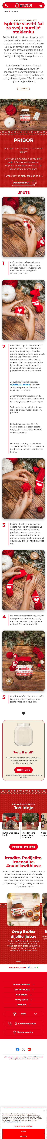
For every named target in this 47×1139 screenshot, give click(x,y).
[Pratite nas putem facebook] (17, 1049)
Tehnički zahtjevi (21, 1059)
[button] (18, 961)
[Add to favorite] (23, 713)
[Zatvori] (44, 1110)
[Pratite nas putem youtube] (29, 1049)
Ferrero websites (21, 985)
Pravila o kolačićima (32, 1057)
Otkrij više (23, 770)
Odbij (23, 1131)
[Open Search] (6, 5)
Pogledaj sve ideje (23, 847)
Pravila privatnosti (32, 1059)
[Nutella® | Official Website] (23, 5)
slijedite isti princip (20, 385)
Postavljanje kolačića (23, 1126)
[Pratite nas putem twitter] (23, 1049)
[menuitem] (21, 989)
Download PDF (21, 183)
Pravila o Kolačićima (13, 1122)
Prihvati (23, 1136)
